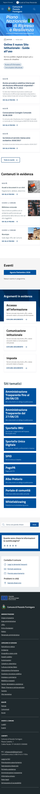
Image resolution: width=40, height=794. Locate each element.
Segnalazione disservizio (9, 766)
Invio (34, 524)
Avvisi (3, 712)
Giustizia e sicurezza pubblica (11, 673)
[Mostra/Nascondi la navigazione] (2, 9)
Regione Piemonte (8, 2)
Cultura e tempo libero (9, 667)
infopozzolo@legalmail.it (13, 752)
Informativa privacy (8, 776)
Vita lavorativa (6, 694)
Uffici (3, 624)
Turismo (4, 690)
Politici (3, 631)
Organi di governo (7, 618)
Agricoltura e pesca (8, 646)
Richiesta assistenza (8, 769)
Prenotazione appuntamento (11, 762)
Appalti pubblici (6, 656)
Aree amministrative (8, 621)
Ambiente (4, 650)
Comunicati (5, 709)
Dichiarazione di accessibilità (11, 783)
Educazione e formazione (10, 670)
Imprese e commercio (8, 677)
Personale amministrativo (10, 635)
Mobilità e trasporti (8, 680)
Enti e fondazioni (7, 628)
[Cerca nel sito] (34, 9)
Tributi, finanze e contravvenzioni (12, 687)
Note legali (5, 779)
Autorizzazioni (6, 660)
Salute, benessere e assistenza (12, 684)
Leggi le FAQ (5, 759)
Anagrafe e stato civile (9, 653)
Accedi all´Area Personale (28, 2)
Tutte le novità (9, 160)
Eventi (3, 727)
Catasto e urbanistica (8, 663)
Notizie (3, 706)
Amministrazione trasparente (11, 772)
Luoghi (3, 724)
